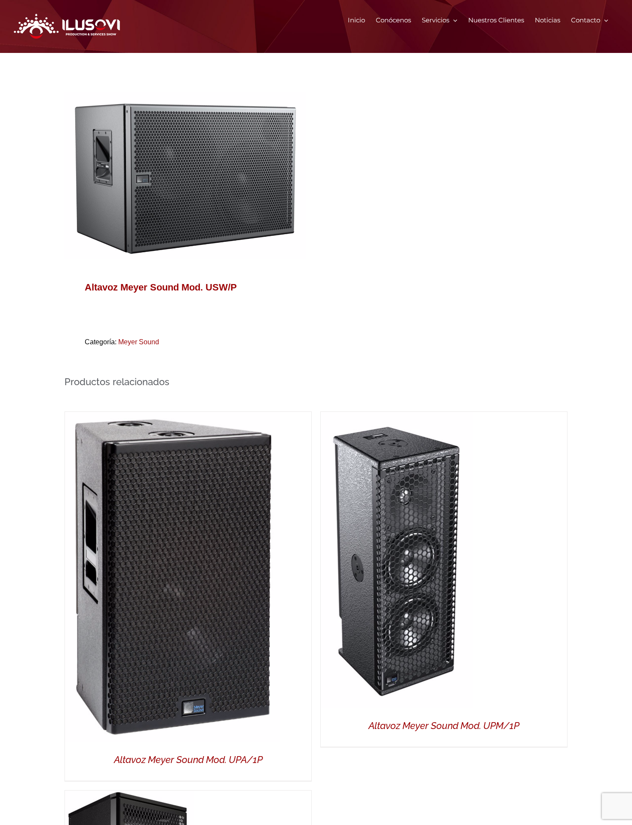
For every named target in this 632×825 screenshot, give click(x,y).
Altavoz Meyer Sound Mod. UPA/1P (188, 759)
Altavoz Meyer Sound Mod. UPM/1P (443, 725)
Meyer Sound (138, 342)
